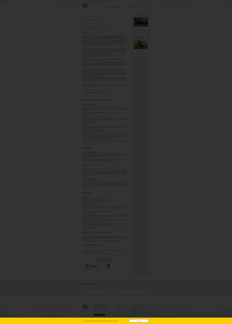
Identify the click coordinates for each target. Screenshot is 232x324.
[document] (116, 162)
